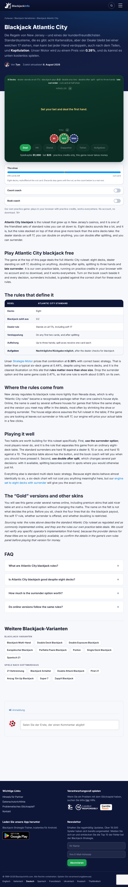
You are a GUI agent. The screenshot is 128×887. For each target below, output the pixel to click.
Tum (18, 64)
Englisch (6, 881)
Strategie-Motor (23, 361)
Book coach (13, 200)
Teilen (83, 147)
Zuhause (8, 18)
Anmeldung (18, 710)
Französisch (55, 881)
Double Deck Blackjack (49, 642)
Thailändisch (95, 881)
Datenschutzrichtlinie (13, 801)
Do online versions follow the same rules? (36, 607)
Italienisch (18, 881)
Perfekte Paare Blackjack (53, 650)
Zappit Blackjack (64, 678)
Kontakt (6, 811)
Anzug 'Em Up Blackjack (20, 678)
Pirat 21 (95, 671)
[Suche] (111, 5)
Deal (25, 147)
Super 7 (44, 678)
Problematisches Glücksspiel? (18, 806)
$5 (54, 138)
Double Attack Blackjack (70, 671)
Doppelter (66, 147)
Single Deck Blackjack (99, 650)
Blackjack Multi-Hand (19, 642)
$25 (64, 138)
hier (88, 800)
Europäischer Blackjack (20, 650)
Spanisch (41, 881)
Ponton (77, 650)
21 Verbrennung (15, 671)
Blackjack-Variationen (24, 18)
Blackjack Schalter (40, 671)
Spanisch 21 (13, 657)
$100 (74, 138)
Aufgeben (99, 147)
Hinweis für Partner (12, 796)
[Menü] (120, 5)
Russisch (81, 881)
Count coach (14, 190)
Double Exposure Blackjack (84, 642)
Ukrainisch (69, 881)
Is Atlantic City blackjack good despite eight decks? (42, 579)
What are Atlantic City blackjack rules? (33, 565)
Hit (37, 147)
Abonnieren (77, 862)
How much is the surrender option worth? (36, 593)
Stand (49, 147)
